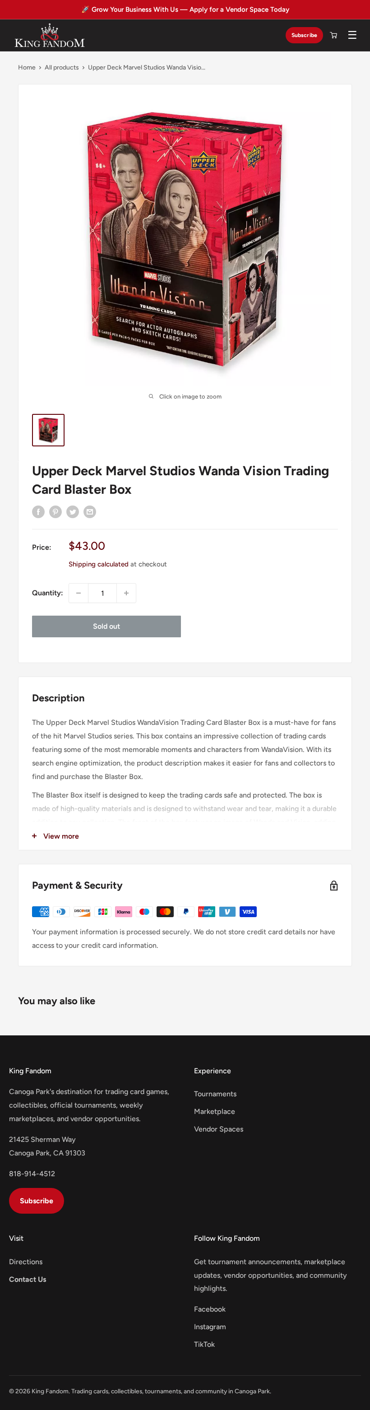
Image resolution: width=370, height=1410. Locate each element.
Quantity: (47, 593)
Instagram (210, 1326)
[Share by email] (89, 511)
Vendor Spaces (218, 1129)
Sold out (106, 626)
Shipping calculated (99, 564)
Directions (25, 1261)
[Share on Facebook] (38, 511)
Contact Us (27, 1279)
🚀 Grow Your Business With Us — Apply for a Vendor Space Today (185, 9)
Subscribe (304, 35)
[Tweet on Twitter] (72, 511)
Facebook (210, 1309)
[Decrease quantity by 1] (78, 593)
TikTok (204, 1344)
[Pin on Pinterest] (55, 511)
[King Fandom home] (49, 35)
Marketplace (214, 1111)
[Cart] (333, 35)
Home (27, 67)
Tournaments (215, 1094)
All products (62, 67)
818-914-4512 (32, 1173)
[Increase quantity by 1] (126, 593)
